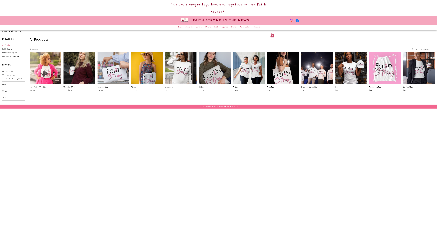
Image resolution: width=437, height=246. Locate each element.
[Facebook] (297, 21)
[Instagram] (291, 21)
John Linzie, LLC (233, 106)
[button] (189, 27)
